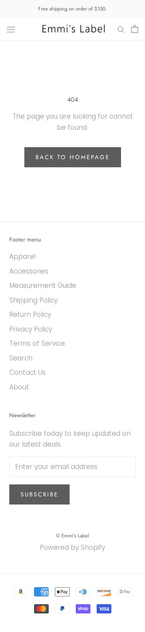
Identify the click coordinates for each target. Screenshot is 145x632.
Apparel (22, 256)
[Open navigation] (11, 29)
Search (20, 358)
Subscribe (39, 494)
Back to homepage (73, 157)
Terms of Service (37, 343)
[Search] (121, 28)
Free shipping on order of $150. (72, 8)
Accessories (28, 271)
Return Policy (30, 314)
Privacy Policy (30, 329)
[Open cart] (134, 29)
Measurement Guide (42, 285)
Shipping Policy (33, 300)
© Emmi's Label (72, 535)
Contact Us (27, 372)
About (19, 387)
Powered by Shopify (72, 547)
